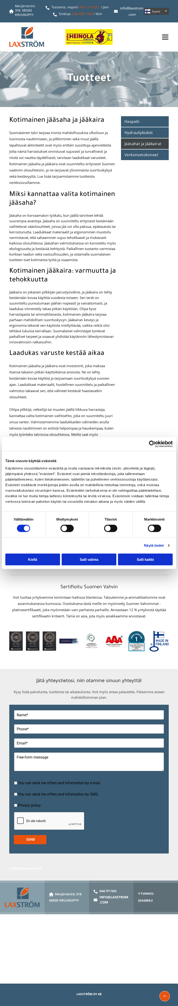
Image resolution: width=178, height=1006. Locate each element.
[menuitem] (145, 121)
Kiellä (32, 559)
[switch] (67, 528)
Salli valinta (89, 559)
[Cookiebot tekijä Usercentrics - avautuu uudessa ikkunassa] (152, 444)
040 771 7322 (89, 8)
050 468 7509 (82, 14)
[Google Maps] (89, 949)
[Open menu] (165, 37)
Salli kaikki (145, 559)
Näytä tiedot (154, 545)
